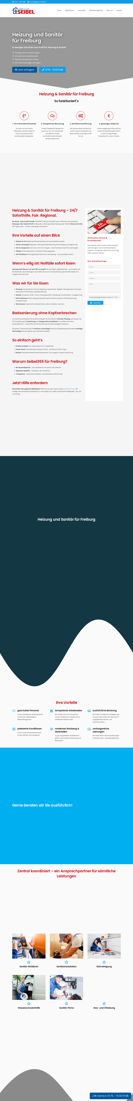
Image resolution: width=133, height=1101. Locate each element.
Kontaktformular (69, 389)
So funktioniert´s (66, 101)
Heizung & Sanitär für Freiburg (66, 94)
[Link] (23, 10)
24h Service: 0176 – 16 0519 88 (110, 1095)
